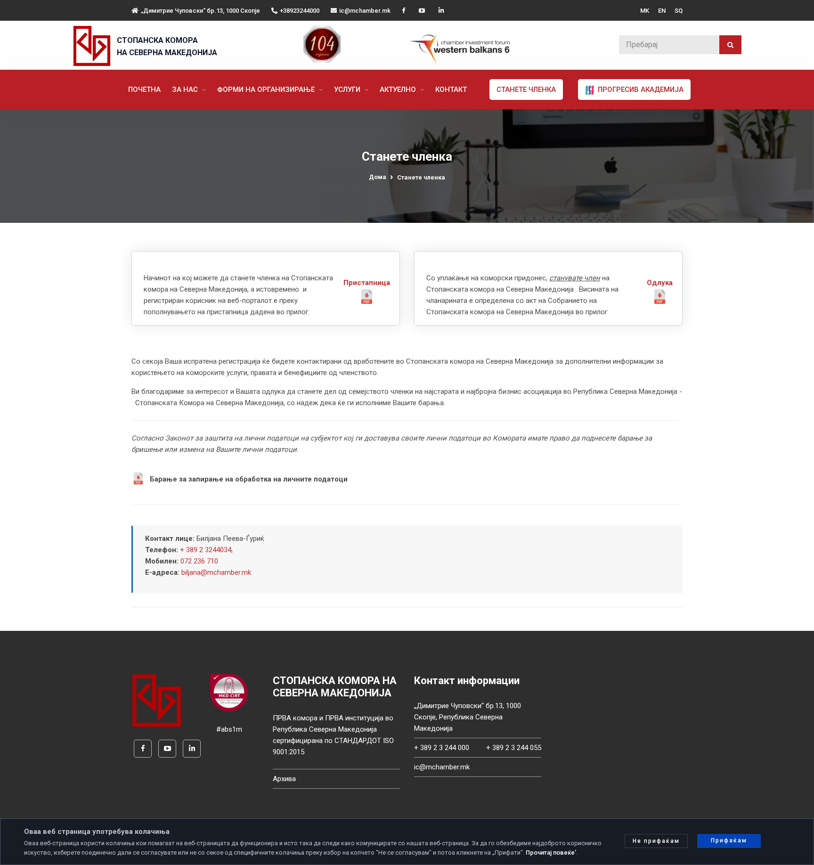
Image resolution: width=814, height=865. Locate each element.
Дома (377, 176)
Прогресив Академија (640, 89)
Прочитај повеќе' (551, 852)
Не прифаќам (656, 841)
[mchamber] (94, 45)
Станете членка (526, 89)
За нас (186, 89)
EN (662, 10)
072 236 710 (199, 561)
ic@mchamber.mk (365, 10)
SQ (679, 10)
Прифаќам (729, 840)
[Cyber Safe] (229, 692)
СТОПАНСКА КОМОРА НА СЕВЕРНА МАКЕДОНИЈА (167, 46)
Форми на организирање (267, 89)
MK (644, 10)
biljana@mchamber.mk (216, 572)
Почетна (144, 89)
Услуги (348, 89)
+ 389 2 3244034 (205, 550)
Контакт (451, 89)
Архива (284, 779)
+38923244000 (299, 10)
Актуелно (399, 89)
